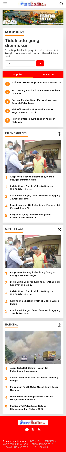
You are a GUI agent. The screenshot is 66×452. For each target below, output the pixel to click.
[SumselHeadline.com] (33, 3)
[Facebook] (27, 429)
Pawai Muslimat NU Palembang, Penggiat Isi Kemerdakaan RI (35, 206)
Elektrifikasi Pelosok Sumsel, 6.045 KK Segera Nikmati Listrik (32, 111)
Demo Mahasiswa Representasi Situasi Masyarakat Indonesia (31, 398)
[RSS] (39, 429)
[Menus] (5, 4)
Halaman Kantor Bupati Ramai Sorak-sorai (36, 82)
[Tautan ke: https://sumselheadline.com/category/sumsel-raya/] (59, 230)
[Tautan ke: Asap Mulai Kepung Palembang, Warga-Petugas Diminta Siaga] (33, 156)
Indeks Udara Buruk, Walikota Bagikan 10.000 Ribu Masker (31, 187)
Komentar (48, 74)
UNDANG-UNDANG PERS (15, 447)
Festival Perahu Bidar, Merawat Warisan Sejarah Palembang (34, 101)
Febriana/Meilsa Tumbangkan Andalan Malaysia (33, 120)
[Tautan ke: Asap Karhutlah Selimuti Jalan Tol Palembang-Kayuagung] (33, 347)
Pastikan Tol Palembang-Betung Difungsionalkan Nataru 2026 (28, 407)
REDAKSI (49, 441)
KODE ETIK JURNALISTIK (15, 444)
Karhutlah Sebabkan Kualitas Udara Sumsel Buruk (35, 302)
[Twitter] (33, 429)
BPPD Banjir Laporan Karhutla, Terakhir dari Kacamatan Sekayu (35, 283)
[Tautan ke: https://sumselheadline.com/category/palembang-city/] (59, 134)
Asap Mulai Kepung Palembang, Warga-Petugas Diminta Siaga (32, 178)
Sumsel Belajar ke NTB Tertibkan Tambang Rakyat (34, 379)
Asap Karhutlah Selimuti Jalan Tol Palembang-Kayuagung (29, 369)
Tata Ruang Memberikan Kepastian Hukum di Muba (36, 92)
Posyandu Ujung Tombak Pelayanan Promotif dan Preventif (30, 216)
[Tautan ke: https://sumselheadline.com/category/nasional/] (59, 325)
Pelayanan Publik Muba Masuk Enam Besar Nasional (34, 388)
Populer (17, 74)
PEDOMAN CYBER (41, 444)
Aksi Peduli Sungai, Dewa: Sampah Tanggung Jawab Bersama (35, 197)
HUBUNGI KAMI (40, 447)
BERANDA (35, 441)
